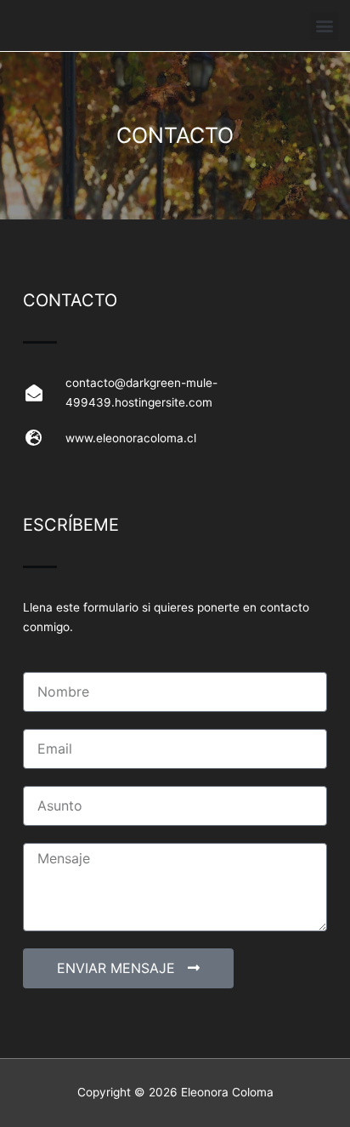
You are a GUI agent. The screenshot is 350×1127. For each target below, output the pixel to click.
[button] (324, 26)
